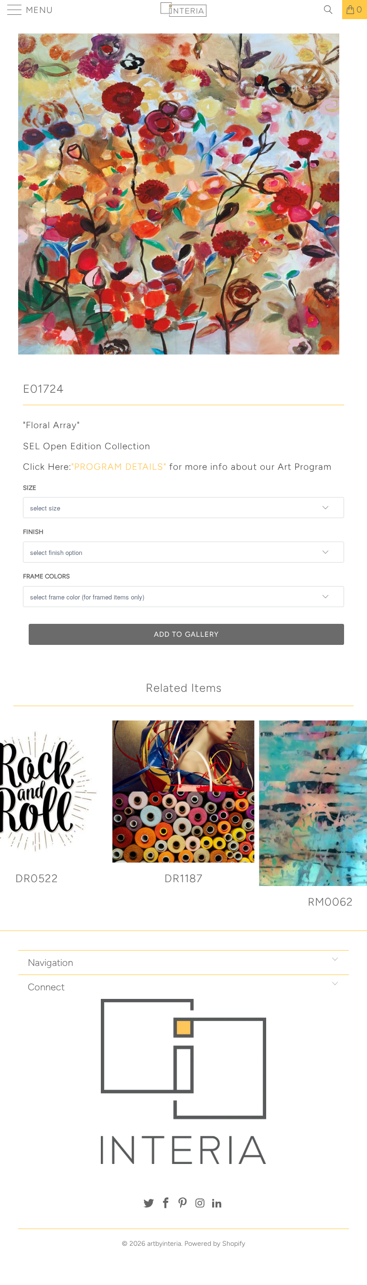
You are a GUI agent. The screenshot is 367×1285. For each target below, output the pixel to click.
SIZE (29, 487)
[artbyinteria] (183, 9)
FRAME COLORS (46, 576)
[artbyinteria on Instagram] (200, 1204)
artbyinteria (164, 1244)
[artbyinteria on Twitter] (149, 1204)
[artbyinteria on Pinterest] (183, 1204)
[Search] (331, 9)
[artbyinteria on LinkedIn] (217, 1204)
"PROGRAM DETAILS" (118, 466)
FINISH (33, 531)
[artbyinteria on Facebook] (166, 1204)
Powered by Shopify (214, 1244)
